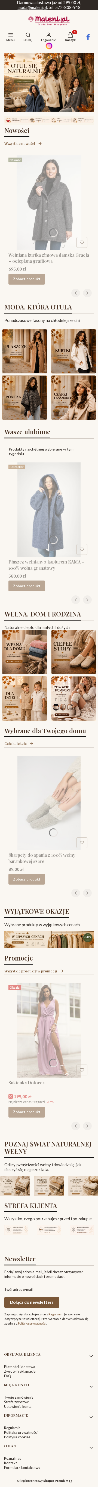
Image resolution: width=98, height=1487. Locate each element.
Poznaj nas (12, 1458)
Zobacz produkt (26, 279)
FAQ (7, 1376)
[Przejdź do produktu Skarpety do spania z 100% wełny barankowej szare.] (49, 803)
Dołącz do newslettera (32, 1302)
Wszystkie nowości (19, 143)
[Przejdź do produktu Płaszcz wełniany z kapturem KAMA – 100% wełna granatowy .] (49, 509)
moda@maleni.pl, (33, 7)
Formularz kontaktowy (22, 1467)
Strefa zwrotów (16, 1402)
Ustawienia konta (18, 1406)
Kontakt (10, 1463)
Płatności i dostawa (19, 1367)
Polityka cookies (17, 1437)
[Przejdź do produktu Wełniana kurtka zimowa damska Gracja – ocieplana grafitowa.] (49, 202)
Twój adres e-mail (18, 1289)
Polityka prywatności (21, 1432)
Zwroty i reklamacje (19, 1371)
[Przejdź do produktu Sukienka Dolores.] (49, 1030)
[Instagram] (49, 48)
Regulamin (55, 1314)
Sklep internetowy (42, 1480)
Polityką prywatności (32, 1323)
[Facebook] (88, 38)
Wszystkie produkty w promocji (30, 971)
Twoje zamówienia (18, 1397)
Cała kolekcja (15, 743)
